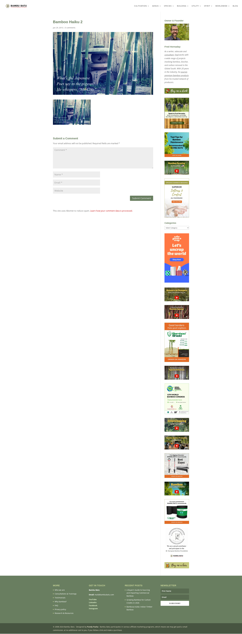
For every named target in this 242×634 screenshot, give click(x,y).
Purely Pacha (92, 627)
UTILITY (195, 6)
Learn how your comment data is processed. (111, 210)
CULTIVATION (140, 6)
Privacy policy (60, 609)
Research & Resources (64, 613)
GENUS (155, 6)
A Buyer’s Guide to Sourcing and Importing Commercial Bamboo (138, 593)
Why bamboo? (61, 601)
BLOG (235, 6)
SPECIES (168, 6)
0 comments (70, 27)
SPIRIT (207, 6)
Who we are (60, 590)
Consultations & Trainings (66, 594)
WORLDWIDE (221, 6)
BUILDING (181, 6)
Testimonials (60, 597)
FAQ (56, 605)
